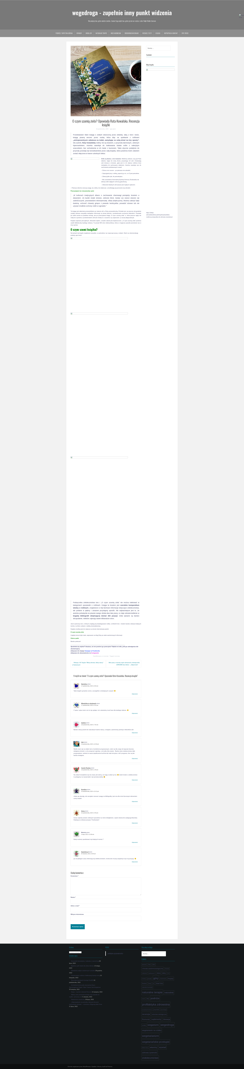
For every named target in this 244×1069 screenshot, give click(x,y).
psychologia (163, 1009)
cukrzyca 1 (152, 973)
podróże (155, 998)
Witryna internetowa (77, 914)
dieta (158, 973)
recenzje (105, 656)
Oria (98, 1066)
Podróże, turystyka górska (64, 33)
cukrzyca (144, 973)
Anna (83, 811)
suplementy (156, 1019)
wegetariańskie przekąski (155, 1042)
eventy (144, 978)
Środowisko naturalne (132, 33)
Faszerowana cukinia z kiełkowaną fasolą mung (85, 975)
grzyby (149, 978)
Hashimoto (163, 978)
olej (148, 998)
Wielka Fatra (145, 1047)
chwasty (167, 968)
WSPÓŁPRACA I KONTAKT (171, 33)
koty (149, 983)
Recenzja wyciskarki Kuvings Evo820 (82, 980)
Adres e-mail (75, 906)
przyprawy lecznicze (147, 1009)
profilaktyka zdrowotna (156, 1004)
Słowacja (166, 1019)
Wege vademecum (116, 33)
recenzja (117, 656)
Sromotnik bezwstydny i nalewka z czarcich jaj (85, 961)
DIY (168, 973)
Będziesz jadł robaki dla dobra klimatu (82, 966)
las (153, 983)
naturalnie (168, 992)
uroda (144, 1025)
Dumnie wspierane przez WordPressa (79, 1066)
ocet (143, 998)
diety (164, 973)
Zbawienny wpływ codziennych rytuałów (83, 970)
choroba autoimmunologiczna (152, 968)
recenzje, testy (147, 33)
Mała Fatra (159, 983)
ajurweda (144, 964)
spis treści (185, 33)
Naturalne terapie (101, 33)
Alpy (149, 964)
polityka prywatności (115, 953)
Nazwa (73, 897)
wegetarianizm (150, 1035)
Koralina (84, 789)
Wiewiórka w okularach (88, 703)
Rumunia (146, 1019)
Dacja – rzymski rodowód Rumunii (81, 992)
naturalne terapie (152, 992)
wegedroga (167, 1024)
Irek (82, 742)
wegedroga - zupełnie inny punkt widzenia (122, 12)
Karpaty (170, 978)
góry (155, 978)
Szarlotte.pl (85, 852)
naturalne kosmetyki (147, 987)
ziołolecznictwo (150, 1058)
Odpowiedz (135, 694)
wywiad (162, 1047)
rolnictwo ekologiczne (159, 1014)
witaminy (153, 1047)
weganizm (153, 1024)
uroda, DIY (89, 33)
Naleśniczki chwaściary (78, 999)
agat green (113, 129)
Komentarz (74, 876)
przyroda (156, 1009)
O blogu (158, 33)
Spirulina (84, 684)
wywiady (79, 33)
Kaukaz (144, 983)
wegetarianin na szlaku (151, 1030)
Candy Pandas (86, 768)
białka (153, 964)
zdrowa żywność (149, 1052)
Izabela (83, 723)
